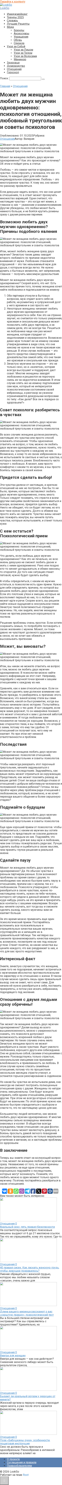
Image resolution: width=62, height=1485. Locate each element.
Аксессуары (21, 33)
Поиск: (4, 78)
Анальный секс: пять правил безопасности (27, 1226)
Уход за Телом (23, 53)
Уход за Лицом (23, 49)
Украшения (21, 36)
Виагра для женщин (12, 1355)
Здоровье (13, 62)
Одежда (19, 43)
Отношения (14, 69)
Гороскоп (13, 72)
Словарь (12, 20)
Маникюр (20, 59)
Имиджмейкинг (17, 14)
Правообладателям (19, 1465)
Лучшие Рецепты (18, 23)
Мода (10, 27)
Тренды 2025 (15, 17)
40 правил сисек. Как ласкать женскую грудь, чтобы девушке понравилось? (29, 1269)
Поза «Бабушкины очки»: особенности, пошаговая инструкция (25, 1442)
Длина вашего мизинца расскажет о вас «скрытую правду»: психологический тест (27, 1313)
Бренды (19, 30)
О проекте (13, 1459)
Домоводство (16, 66)
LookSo (4, 8)
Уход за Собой (16, 46)
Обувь (18, 40)
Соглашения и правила (21, 1462)
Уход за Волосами (25, 56)
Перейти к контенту (12, 1)
